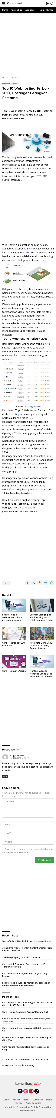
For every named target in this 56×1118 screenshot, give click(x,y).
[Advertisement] (28, 44)
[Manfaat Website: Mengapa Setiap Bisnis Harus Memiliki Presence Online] (42, 661)
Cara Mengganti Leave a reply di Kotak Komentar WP (27, 1029)
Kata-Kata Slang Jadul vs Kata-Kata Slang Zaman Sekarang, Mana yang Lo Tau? (41, 646)
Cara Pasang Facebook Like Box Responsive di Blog (25, 1048)
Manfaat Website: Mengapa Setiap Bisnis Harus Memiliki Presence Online (42, 674)
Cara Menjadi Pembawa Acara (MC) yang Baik (25, 1012)
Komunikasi (24, 1059)
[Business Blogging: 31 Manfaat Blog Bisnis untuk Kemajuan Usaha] (42, 605)
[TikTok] (36, 1091)
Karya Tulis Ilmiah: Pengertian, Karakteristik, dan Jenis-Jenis (26, 1020)
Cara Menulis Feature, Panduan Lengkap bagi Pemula (24, 975)
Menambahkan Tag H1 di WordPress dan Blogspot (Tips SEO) (27, 1039)
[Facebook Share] (27, 582)
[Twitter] (20, 1091)
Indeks (26, 1099)
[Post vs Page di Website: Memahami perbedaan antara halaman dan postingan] (14, 605)
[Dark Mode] (47, 3)
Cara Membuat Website (14, 671)
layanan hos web (43, 157)
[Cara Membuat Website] (14, 661)
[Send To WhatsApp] (51, 582)
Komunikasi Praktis (14, 4)
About (6, 1099)
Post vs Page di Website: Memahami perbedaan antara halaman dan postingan (14, 617)
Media (49, 1099)
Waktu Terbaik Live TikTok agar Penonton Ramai (26, 941)
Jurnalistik (38, 1099)
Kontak (16, 1099)
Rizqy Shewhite (17, 755)
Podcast (9, 1059)
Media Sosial (42, 1059)
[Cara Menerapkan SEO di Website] (14, 633)
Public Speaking (26, 1065)
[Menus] (4, 3)
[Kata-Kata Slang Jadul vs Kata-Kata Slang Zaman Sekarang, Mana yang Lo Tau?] (42, 633)
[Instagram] (25, 1091)
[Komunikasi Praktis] (28, 1085)
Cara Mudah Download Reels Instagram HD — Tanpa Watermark (25, 965)
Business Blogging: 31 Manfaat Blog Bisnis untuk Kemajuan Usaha (41, 617)
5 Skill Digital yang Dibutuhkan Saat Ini (21, 957)
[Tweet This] (33, 582)
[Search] (52, 3)
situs (27, 252)
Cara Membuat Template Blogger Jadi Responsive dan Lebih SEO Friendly (27, 1003)
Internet (6, 83)
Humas (19, 1103)
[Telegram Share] (45, 582)
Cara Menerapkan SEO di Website (13, 644)
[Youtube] (31, 1091)
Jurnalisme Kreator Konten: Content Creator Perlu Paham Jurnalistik (27, 949)
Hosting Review (32, 406)
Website (15, 83)
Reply (5, 776)
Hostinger (16, 414)
